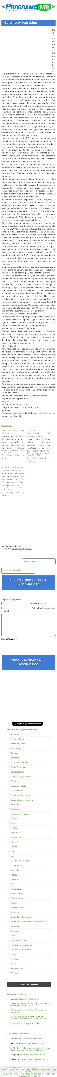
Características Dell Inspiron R (25, 999)
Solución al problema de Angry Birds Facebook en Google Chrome (30, 1049)
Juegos (14, 847)
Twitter (14, 954)
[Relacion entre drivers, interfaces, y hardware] (14, 482)
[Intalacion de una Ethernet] (14, 445)
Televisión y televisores (21, 945)
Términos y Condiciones (33, 1068)
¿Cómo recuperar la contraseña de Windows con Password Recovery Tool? (29, 1018)
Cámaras (15, 758)
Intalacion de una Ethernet (15, 570)
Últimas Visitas (47, 1068)
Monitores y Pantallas (20, 861)
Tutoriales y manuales (21, 950)
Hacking (14, 828)
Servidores (15, 926)
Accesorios (16, 734)
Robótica (15, 912)
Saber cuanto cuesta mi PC (30, 1038)
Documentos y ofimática (22, 800)
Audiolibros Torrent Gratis (31, 1074)
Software (15, 931)
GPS (13, 823)
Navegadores (17, 865)
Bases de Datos (18, 744)
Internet (14, 842)
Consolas (15, 781)
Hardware (15, 832)
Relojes (14, 903)
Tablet (13, 935)
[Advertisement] (26, 48)
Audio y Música (18, 739)
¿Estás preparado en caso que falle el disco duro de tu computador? (31, 1004)
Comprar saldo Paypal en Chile (25, 1023)
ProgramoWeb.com (12, 1068)
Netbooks (15, 870)
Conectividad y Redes (22, 548)
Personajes (16, 889)
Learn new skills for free (10, 1074)
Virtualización (17, 968)
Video (13, 964)
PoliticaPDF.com (48, 1074)
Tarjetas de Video (19, 940)
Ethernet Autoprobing (20, 22)
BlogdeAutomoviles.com (40, 1070)
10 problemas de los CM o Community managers (28, 1011)
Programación (17, 898)
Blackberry (15, 748)
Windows (15, 973)
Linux (13, 851)
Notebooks (15, 875)
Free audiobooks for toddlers (28, 1076)
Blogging (15, 753)
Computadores (17, 772)
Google (14, 818)
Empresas (15, 804)
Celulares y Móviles (19, 762)
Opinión (14, 879)
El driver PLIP (29, 562)
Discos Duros (17, 790)
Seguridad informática (21, 917)
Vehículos (15, 959)
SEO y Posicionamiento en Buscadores (29, 921)
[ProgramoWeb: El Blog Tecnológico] (28, 12)
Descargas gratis (18, 786)
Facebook (15, 809)
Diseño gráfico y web (20, 795)
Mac (12, 856)
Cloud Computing (19, 767)
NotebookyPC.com (22, 1070)
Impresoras (16, 837)
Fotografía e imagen (20, 814)
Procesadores (17, 893)
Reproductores (17, 907)
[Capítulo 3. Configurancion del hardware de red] (40, 446)
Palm (13, 884)
